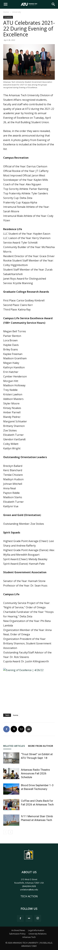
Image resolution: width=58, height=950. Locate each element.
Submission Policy (17, 933)
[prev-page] (5, 832)
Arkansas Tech (29, 937)
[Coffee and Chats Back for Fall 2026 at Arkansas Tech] (11, 804)
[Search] (53, 4)
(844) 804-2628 (29, 886)
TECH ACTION (29, 896)
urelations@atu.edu (29, 889)
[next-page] (10, 832)
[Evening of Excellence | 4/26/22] (29, 687)
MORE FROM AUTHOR (40, 745)
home (15, 715)
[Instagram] (37, 918)
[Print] (28, 729)
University (16, 12)
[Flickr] (29, 918)
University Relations (37, 933)
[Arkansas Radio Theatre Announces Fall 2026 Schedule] (11, 773)
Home (6, 12)
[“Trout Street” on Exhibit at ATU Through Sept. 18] (11, 758)
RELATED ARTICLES (14, 745)
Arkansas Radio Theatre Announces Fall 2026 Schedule (35, 773)
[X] (14, 729)
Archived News (18, 930)
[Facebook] (6, 729)
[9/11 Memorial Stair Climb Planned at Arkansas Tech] (11, 820)
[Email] (21, 729)
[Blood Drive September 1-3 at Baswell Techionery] (11, 789)
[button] (5, 4)
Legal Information (36, 930)
